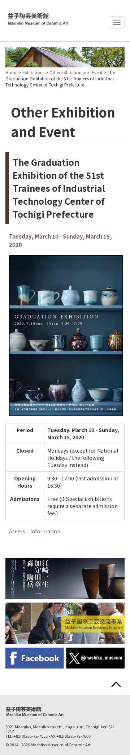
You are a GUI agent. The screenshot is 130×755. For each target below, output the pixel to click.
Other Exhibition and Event (76, 72)
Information (45, 531)
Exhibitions (33, 72)
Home (11, 72)
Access (17, 531)
